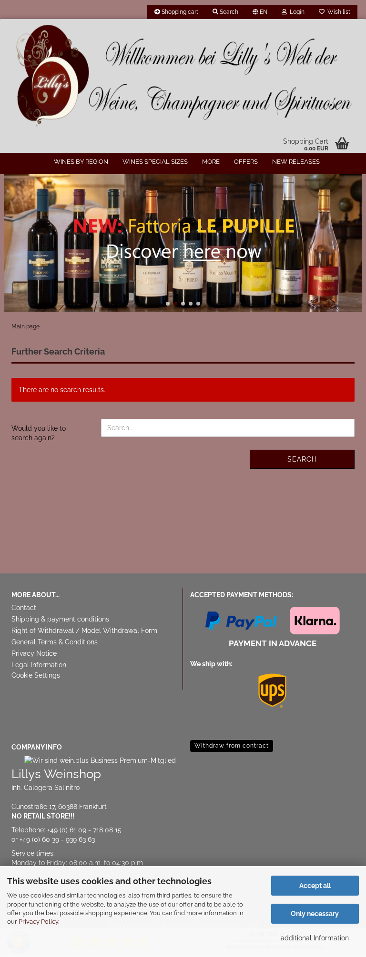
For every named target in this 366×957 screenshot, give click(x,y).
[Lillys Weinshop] (183, 76)
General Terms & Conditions (54, 642)
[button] (259, 12)
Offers (246, 161)
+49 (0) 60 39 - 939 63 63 (57, 839)
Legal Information (38, 665)
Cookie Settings (35, 675)
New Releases (296, 161)
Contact (23, 608)
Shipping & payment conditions (60, 619)
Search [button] (228, 12)
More (211, 161)
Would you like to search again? (38, 433)
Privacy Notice (34, 653)
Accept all (315, 885)
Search (302, 459)
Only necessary (315, 914)
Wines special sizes (155, 161)
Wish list (337, 12)
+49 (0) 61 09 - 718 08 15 (84, 830)
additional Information (315, 938)
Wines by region (81, 161)
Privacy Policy (38, 921)
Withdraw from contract (231, 745)
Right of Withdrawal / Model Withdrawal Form (84, 630)
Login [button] (296, 12)
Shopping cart (179, 12)
